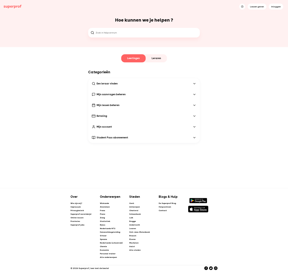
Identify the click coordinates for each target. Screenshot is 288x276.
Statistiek (105, 221)
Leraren (156, 58)
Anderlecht (134, 225)
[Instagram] (216, 268)
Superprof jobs (77, 225)
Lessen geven (257, 6)
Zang (102, 218)
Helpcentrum (165, 207)
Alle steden (135, 250)
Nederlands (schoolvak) (111, 243)
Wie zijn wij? (76, 203)
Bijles (102, 225)
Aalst (132, 246)
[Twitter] (211, 268)
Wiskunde (104, 203)
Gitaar (103, 236)
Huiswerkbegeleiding (110, 232)
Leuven (132, 228)
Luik (131, 218)
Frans (102, 210)
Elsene (132, 239)
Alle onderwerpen (108, 257)
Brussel (132, 236)
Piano (102, 214)
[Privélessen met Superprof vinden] (13, 6)
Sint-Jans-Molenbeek (139, 232)
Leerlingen (133, 58)
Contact (163, 210)
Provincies (75, 221)
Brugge (132, 221)
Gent (131, 203)
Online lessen (76, 218)
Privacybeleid (77, 210)
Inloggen (276, 6)
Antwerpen (134, 207)
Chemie (103, 246)
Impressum (75, 207)
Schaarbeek (135, 214)
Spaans (103, 239)
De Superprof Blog (167, 203)
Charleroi (133, 210)
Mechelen (133, 243)
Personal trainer (108, 254)
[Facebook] (206, 268)
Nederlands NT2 (107, 228)
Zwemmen (105, 207)
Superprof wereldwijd (80, 214)
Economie (104, 250)
